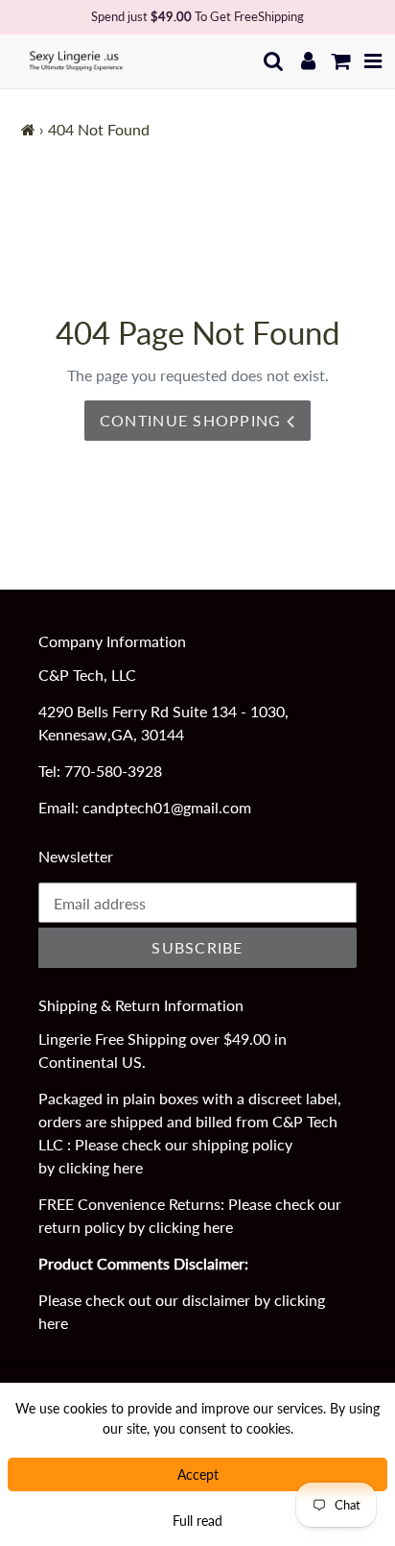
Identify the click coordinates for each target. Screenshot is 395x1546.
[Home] (28, 129)
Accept (198, 1474)
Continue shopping (193, 420)
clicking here (100, 1167)
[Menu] (373, 61)
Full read (197, 1520)
